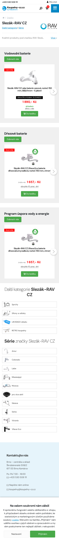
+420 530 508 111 (18, 477)
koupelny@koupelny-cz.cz (22, 489)
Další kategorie (9, 27)
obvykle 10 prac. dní (29, 186)
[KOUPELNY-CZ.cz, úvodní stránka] (13, 8)
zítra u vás (29, 108)
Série (21, 27)
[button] (41, 8)
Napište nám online (19, 485)
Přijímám (42, 534)
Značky (10, 17)
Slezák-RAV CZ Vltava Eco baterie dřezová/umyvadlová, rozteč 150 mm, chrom (29, 169)
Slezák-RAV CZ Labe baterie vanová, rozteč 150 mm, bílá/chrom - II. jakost (29, 89)
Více (53, 37)
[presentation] (5, 91)
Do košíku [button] (31, 113)
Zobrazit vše (13, 59)
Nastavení (16, 534)
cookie (15, 519)
